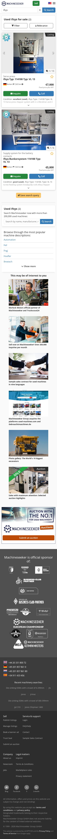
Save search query (29, 195)
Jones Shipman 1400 (34, 707)
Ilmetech (8, 261)
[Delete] (39, 10)
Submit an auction (28, 537)
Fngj (6, 250)
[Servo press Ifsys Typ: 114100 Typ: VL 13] (28, 53)
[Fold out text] (28, 105)
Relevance (42, 25)
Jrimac (33, 694)
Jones (23, 694)
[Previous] (4, 53)
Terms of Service (9, 833)
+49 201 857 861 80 (17, 671)
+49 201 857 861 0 (17, 666)
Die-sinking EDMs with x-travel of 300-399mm (28, 700)
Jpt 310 (17, 707)
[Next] (53, 53)
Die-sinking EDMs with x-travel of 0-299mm (25, 688)
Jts (50, 688)
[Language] (49, 3)
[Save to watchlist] (52, 76)
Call (43, 93)
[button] (54, 3)
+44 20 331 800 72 (17, 662)
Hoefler (7, 256)
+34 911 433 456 (16, 675)
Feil (5, 245)
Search (50, 10)
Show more (29, 266)
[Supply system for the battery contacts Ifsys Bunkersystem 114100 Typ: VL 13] (28, 130)
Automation (10, 239)
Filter (17, 25)
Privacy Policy (44, 831)
